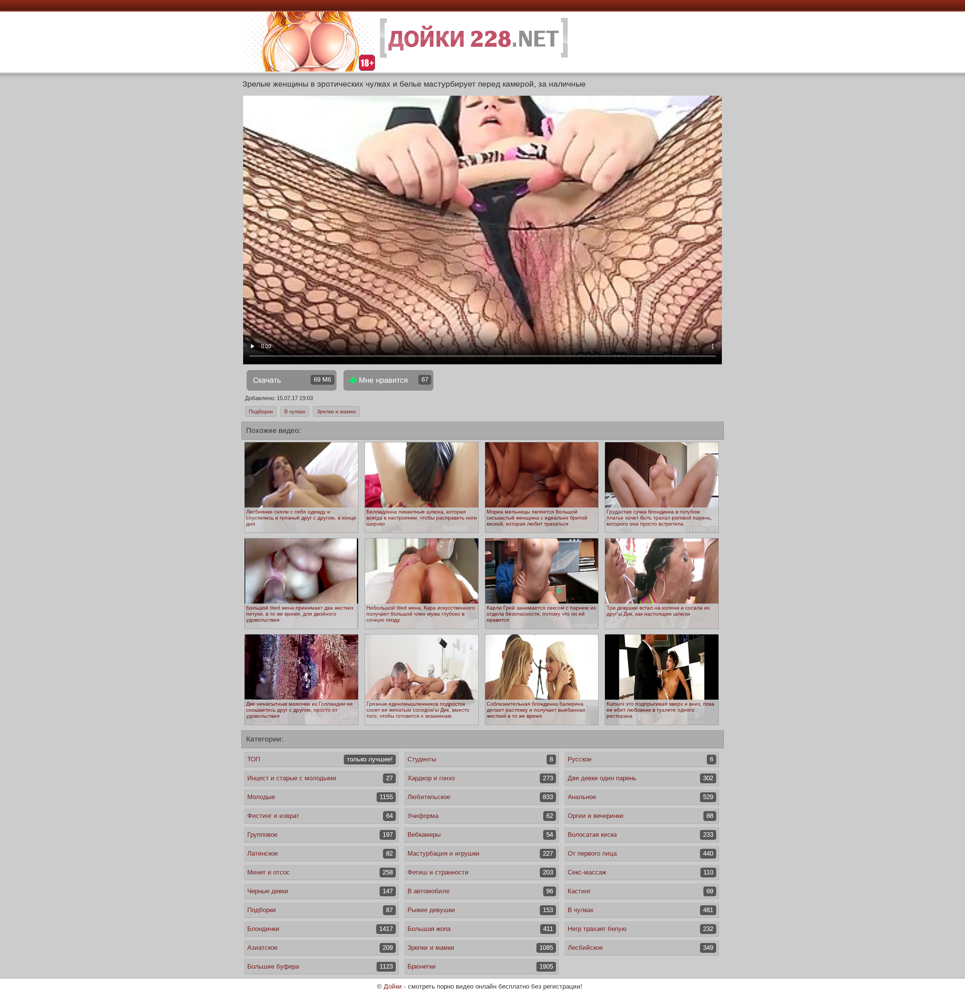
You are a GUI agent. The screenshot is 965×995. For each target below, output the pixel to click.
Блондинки (320, 928)
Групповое (320, 834)
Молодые (320, 797)
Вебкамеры (480, 834)
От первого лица (640, 853)
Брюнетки (480, 966)
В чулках (294, 411)
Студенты (480, 759)
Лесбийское (640, 947)
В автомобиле (480, 891)
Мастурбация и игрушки (480, 853)
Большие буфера (320, 966)
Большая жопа (480, 928)
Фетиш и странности (480, 872)
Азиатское (320, 947)
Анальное (640, 797)
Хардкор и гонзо (480, 778)
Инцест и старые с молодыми (320, 778)
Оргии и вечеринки (640, 815)
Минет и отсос (320, 872)
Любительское (480, 797)
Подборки (261, 411)
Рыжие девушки (480, 910)
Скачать (292, 380)
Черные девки (320, 891)
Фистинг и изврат (320, 815)
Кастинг (640, 891)
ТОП (320, 759)
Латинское (320, 853)
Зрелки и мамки (336, 411)
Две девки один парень (640, 778)
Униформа (480, 815)
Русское (640, 759)
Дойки (393, 986)
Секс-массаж (640, 872)
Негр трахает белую (640, 928)
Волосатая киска (640, 834)
